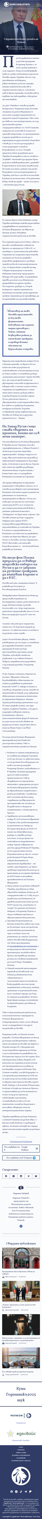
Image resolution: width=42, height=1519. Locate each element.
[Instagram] (16, 1491)
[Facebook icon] (21, 1226)
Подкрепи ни (21, 1423)
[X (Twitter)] (13, 1176)
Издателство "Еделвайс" (21, 1440)
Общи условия (21, 1453)
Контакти (21, 1450)
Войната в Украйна (26, 49)
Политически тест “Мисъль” (21, 1461)
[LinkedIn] (21, 1176)
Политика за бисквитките (21, 1455)
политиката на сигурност (23, 946)
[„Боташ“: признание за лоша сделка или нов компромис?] (21, 1291)
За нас (21, 1447)
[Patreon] (30, 1491)
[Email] (36, 1176)
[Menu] (38, 4)
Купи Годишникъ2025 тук (21, 1394)
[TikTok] (21, 1491)
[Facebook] (6, 1176)
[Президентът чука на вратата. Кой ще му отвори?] (21, 1258)
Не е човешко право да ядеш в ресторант (18, 1372)
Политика (14, 49)
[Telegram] (28, 1176)
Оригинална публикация (21, 1141)
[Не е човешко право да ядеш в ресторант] (21, 1357)
